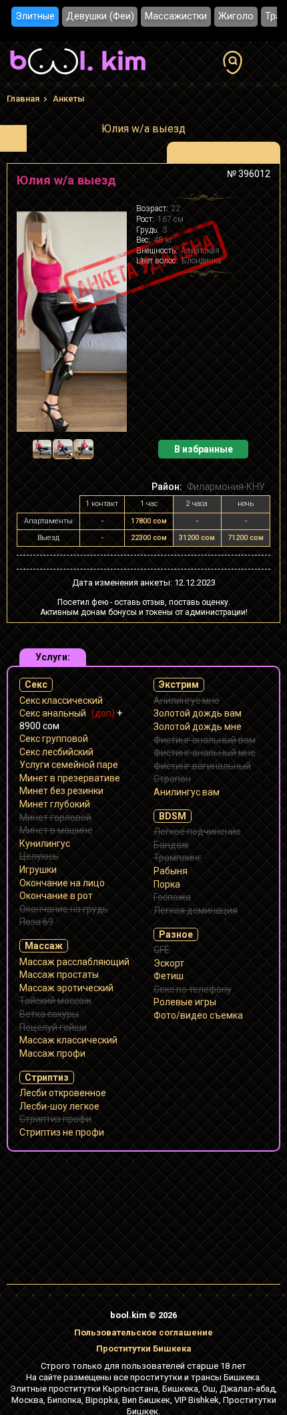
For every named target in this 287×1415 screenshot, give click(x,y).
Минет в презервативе (69, 778)
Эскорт (169, 963)
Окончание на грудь (63, 909)
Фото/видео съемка (198, 1015)
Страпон (172, 778)
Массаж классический (68, 1040)
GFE (162, 949)
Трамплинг (178, 857)
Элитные (35, 16)
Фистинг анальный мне (205, 752)
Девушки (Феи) (100, 16)
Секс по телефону (193, 989)
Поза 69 (36, 921)
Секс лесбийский (56, 752)
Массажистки (176, 16)
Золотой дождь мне (198, 726)
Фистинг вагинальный (202, 766)
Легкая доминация (196, 910)
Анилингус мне (187, 700)
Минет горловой (55, 817)
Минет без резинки (61, 790)
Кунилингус (44, 843)
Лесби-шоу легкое (59, 1106)
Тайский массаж (55, 1000)
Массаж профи (52, 1053)
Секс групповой (53, 738)
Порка (167, 884)
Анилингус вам (187, 792)
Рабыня (171, 871)
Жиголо (236, 16)
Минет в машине (56, 830)
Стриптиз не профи (61, 1132)
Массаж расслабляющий (74, 961)
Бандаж (171, 845)
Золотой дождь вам (198, 713)
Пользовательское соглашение (143, 1332)
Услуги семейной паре (68, 764)
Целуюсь (39, 856)
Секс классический (61, 700)
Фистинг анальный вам (205, 740)
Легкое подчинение (197, 831)
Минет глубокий (54, 804)
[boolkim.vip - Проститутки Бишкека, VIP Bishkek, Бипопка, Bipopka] (78, 76)
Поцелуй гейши (53, 1027)
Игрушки (38, 869)
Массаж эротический (66, 988)
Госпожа (172, 897)
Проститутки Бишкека (144, 1348)
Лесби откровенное (62, 1092)
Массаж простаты (59, 974)
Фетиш (169, 976)
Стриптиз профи (55, 1119)
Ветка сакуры (49, 1014)
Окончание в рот (56, 895)
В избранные (203, 449)
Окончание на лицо (62, 883)
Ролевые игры (185, 1002)
